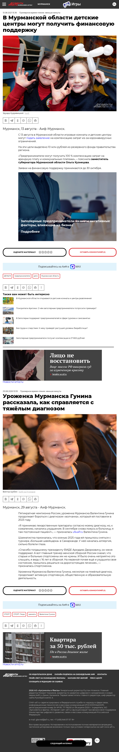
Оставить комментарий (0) (93, 252)
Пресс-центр (96, 678)
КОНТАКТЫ (102, 674)
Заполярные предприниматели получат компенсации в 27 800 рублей (50, 338)
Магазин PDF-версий (78, 678)
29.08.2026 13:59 (10, 391)
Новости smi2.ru (13, 381)
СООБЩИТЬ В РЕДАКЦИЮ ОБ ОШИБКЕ (46, 682)
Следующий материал (61, 744)
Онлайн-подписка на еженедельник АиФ (75, 674)
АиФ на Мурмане (27, 492)
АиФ (27, 113)
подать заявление (38, 138)
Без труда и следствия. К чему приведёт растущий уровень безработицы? (52, 328)
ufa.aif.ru (78, 531)
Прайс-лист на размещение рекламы (47, 678)
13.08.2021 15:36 (10, 12)
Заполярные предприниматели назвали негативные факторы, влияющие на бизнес (65, 223)
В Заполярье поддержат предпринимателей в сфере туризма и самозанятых (53, 318)
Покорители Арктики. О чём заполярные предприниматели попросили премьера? (56, 308)
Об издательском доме (40, 674)
